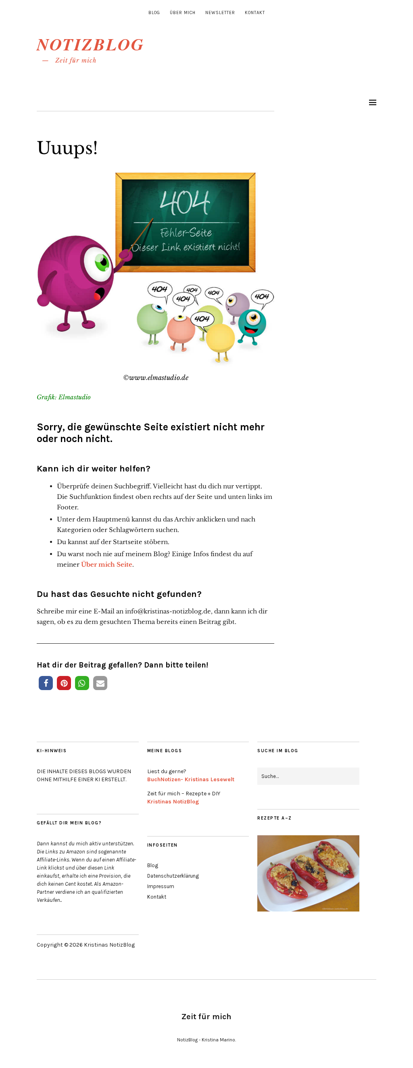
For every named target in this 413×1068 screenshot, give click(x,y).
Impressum (160, 886)
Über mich (183, 12)
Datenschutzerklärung (173, 876)
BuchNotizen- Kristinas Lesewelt (190, 779)
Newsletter (220, 12)
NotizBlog (90, 44)
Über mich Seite (106, 564)
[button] (46, 683)
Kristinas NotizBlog (173, 801)
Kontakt (255, 12)
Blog (154, 12)
